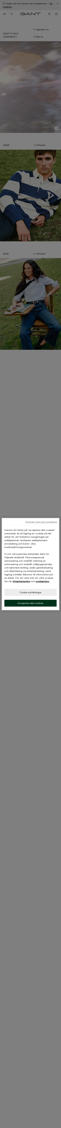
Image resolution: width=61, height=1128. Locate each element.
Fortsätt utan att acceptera (41, 521)
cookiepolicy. (42, 581)
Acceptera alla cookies (30, 603)
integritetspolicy (21, 581)
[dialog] (30, 564)
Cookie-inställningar (31, 592)
